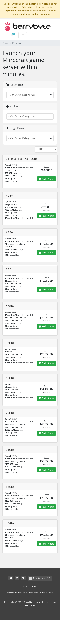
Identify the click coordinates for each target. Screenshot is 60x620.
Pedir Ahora (47, 179)
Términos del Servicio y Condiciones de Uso (30, 592)
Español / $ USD (41, 578)
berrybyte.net (42, 14)
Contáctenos (30, 586)
